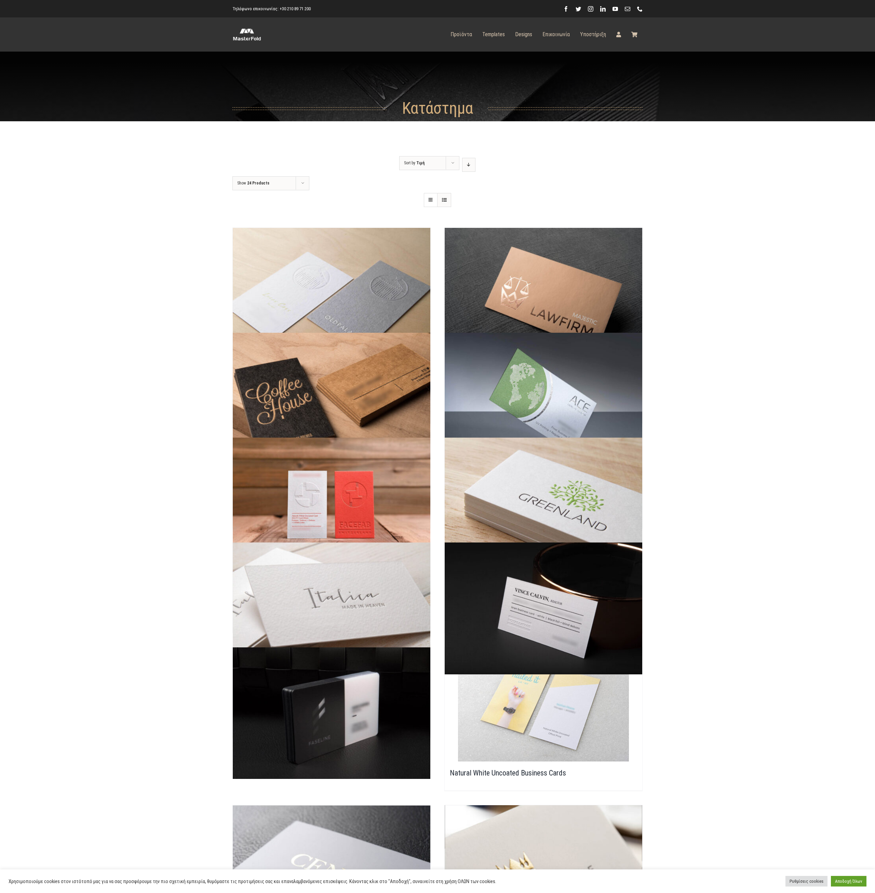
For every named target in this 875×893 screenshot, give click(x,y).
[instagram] (590, 9)
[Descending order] (468, 165)
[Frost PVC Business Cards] (331, 677)
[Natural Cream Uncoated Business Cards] (543, 835)
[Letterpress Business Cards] (543, 468)
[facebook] (566, 9)
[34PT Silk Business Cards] (543, 258)
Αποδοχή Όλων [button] (848, 881)
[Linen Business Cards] (543, 573)
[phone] (640, 9)
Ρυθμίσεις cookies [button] (806, 881)
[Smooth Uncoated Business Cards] (331, 468)
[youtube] (615, 9)
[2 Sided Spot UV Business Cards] (331, 835)
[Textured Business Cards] (331, 573)
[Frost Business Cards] (543, 363)
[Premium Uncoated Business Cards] (331, 258)
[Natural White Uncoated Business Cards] (543, 704)
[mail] (627, 9)
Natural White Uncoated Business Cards (508, 773)
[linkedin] (603, 9)
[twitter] (578, 9)
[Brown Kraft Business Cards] (331, 363)
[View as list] (444, 200)
